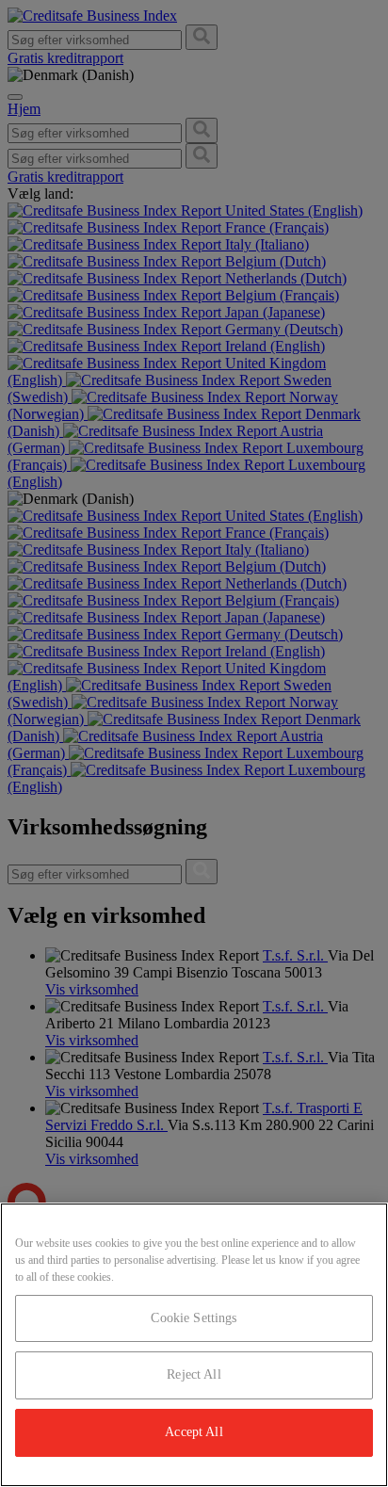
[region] (194, 1345)
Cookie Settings (193, 1318)
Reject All (193, 1374)
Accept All (193, 1432)
